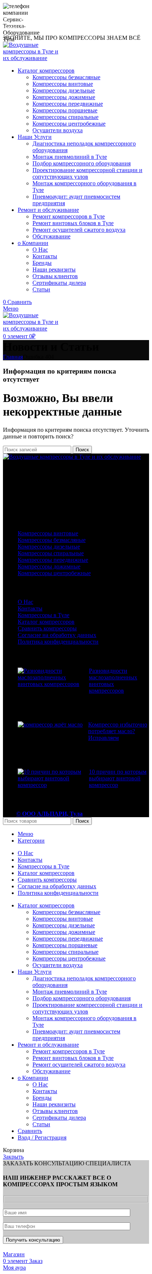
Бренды (42, 263)
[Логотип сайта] (33, 58)
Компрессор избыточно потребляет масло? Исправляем (117, 731)
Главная (13, 357)
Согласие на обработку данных (57, 635)
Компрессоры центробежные (69, 123)
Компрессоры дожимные (63, 97)
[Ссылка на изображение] (72, 457)
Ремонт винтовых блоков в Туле (73, 223)
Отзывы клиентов (55, 276)
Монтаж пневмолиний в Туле (69, 157)
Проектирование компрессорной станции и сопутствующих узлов (87, 173)
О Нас (40, 249)
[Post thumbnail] (50, 689)
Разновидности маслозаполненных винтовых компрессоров (113, 681)
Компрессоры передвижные (67, 104)
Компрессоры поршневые (64, 110)
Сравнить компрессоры (47, 628)
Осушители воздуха (57, 130)
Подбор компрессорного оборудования (81, 163)
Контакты (44, 256)
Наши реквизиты (54, 269)
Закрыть (13, 1157)
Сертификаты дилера (59, 283)
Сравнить (30, 1131)
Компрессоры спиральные (65, 117)
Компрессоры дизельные (63, 90)
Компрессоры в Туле (43, 615)
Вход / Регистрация (42, 1137)
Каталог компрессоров (46, 622)
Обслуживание (51, 236)
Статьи (41, 289)
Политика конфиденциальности (58, 641)
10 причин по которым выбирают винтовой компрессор (117, 778)
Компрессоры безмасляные (66, 77)
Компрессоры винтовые (62, 84)
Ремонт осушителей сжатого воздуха (78, 230)
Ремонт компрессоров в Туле (68, 216)
